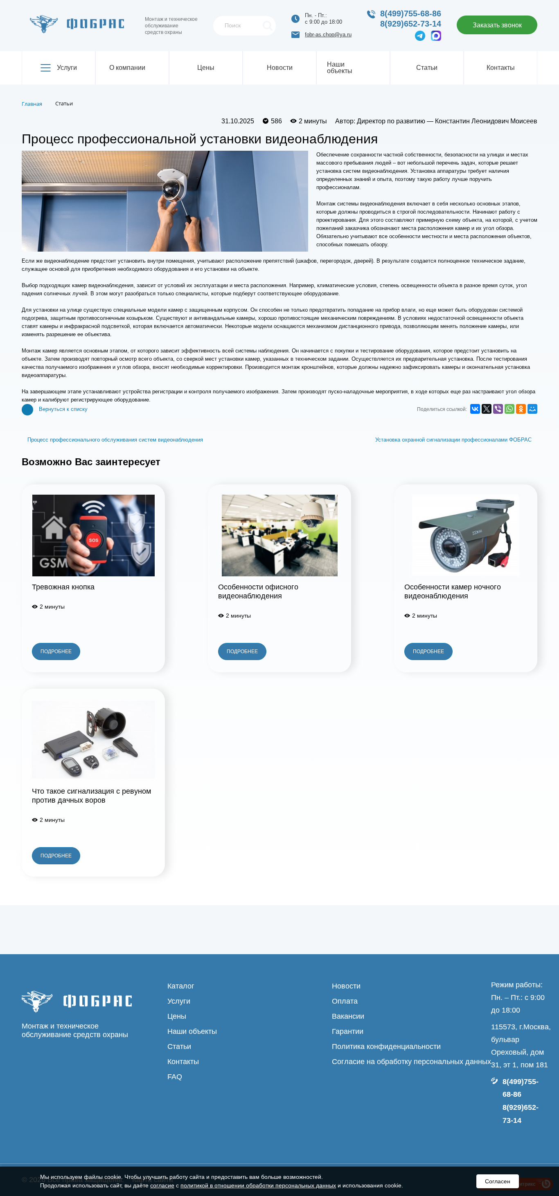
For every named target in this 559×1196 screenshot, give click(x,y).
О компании (127, 68)
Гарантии (347, 1031)
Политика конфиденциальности (386, 1046)
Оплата (345, 1001)
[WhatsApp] (509, 409)
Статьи (426, 68)
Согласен (497, 1181)
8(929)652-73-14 (410, 23)
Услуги (67, 67)
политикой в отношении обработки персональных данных (258, 1185)
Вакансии (348, 1016)
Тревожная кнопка (63, 587)
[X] (486, 409)
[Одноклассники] (521, 409)
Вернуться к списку (63, 409)
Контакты (501, 68)
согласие (162, 1185)
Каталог (180, 986)
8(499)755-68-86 (410, 13)
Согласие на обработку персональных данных (411, 1062)
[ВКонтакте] (475, 409)
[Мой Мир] (532, 409)
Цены (205, 68)
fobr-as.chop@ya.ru (328, 34)
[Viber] (498, 409)
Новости (280, 68)
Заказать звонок (497, 25)
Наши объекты (339, 67)
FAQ (174, 1077)
